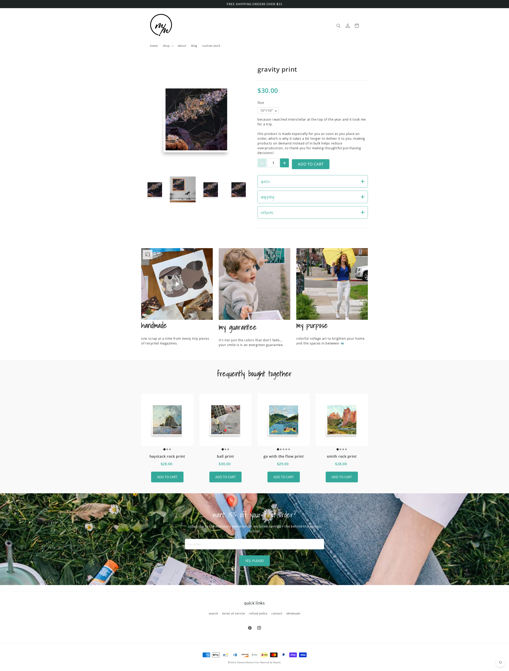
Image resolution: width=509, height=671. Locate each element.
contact (276, 613)
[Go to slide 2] (167, 449)
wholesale (293, 613)
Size (260, 102)
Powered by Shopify (270, 662)
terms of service (233, 613)
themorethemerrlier (248, 662)
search (213, 613)
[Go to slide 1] (164, 449)
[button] (167, 45)
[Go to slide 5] (289, 449)
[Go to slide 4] (286, 449)
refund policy (258, 613)
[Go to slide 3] (170, 449)
